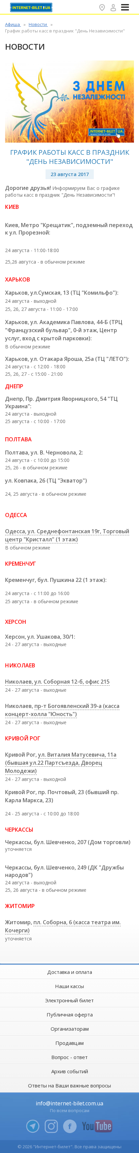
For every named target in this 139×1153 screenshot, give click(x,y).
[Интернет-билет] (32, 7)
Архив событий (69, 1071)
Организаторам (70, 1028)
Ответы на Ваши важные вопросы (69, 1085)
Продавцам (69, 1042)
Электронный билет (69, 1000)
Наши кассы (69, 986)
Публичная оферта (70, 1014)
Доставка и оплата (69, 971)
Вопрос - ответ (69, 1057)
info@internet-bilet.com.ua (69, 1103)
